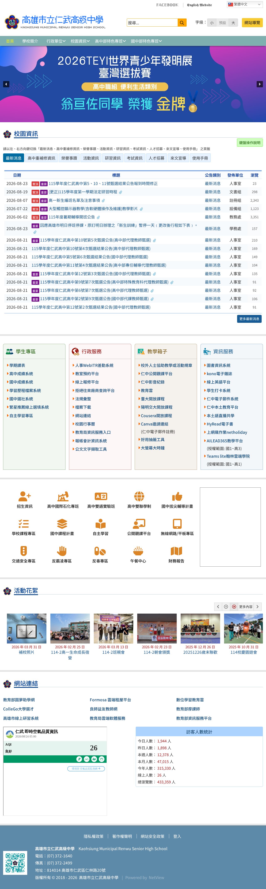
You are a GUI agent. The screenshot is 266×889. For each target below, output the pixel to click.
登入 (177, 836)
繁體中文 (240, 4)
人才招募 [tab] (156, 158)
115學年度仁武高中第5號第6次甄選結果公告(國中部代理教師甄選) (90, 257)
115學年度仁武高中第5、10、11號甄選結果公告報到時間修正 (95, 183)
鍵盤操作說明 (249, 142)
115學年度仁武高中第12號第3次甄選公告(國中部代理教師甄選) (91, 273)
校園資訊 (78, 41)
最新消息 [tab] (14, 158)
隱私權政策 (93, 836)
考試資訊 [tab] (135, 158)
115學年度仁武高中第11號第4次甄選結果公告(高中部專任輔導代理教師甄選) (99, 265)
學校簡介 (30, 41)
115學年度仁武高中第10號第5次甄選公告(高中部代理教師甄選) (91, 240)
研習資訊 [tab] (113, 158)
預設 (222, 22)
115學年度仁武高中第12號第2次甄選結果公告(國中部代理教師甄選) (91, 307)
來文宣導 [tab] (178, 158)
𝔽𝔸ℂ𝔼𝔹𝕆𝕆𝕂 (167, 4)
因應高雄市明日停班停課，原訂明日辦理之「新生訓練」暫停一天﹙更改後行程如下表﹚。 (115, 225)
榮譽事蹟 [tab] (69, 158)
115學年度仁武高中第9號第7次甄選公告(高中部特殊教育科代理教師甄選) (100, 282)
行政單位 (54, 41)
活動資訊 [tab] (91, 158)
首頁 (10, 41)
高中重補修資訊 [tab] (41, 158)
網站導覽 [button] (252, 22)
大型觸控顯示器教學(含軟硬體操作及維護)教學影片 (85, 208)
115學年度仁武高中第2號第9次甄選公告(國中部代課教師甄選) (90, 298)
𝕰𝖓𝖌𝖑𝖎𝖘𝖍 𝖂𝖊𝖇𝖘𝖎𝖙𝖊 (199, 4)
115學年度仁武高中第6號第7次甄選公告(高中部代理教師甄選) (90, 290)
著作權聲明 (122, 836)
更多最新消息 (249, 318)
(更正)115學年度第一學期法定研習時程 (74, 192)
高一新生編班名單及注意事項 (66, 200)
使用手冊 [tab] (200, 158)
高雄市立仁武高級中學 (97, 877)
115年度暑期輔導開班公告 (63, 217)
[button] (6, 84)
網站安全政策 (152, 836)
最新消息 (213, 183)
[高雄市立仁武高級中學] (55, 22)
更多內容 (245, 606)
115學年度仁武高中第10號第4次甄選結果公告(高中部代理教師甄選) (91, 248)
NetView (156, 877)
